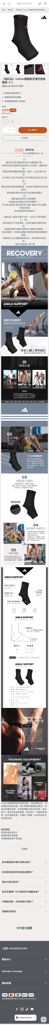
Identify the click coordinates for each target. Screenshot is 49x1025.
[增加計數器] (14, 130)
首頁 (3, 10)
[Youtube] (32, 1009)
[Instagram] (21, 1009)
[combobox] (24, 1017)
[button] (4, 4)
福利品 (10, 10)
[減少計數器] (4, 130)
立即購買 (24, 138)
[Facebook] (16, 1009)
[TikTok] (27, 1009)
